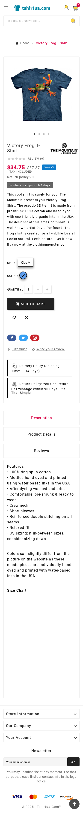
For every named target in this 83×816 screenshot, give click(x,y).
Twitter (23, 338)
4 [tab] (48, 134)
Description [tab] (41, 418)
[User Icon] (66, 7)
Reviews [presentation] (41, 451)
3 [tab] (44, 134)
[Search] (73, 20)
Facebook (11, 338)
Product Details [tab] (41, 434)
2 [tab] (39, 134)
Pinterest (34, 338)
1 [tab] (34, 134)
